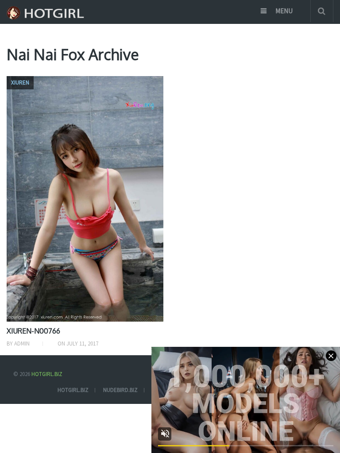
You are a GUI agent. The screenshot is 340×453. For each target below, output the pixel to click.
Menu (284, 11)
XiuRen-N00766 (33, 330)
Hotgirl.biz (46, 374)
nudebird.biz (120, 390)
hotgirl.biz (73, 390)
